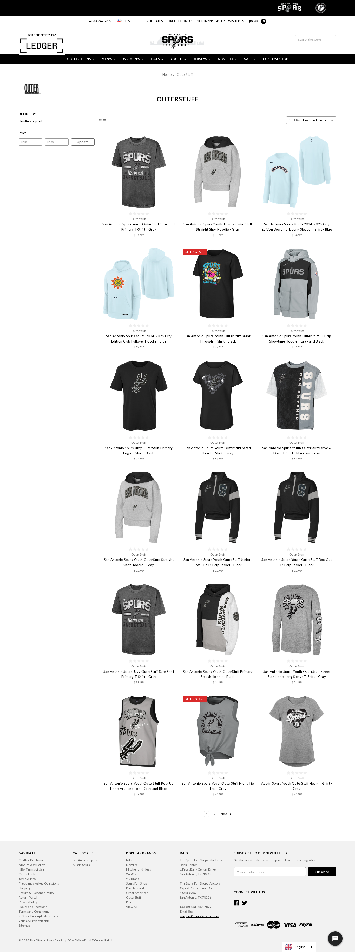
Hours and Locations (33, 907)
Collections (79, 59)
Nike (129, 860)
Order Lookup (28, 874)
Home (167, 74)
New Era (132, 865)
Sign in (202, 21)
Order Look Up (180, 21)
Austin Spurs (81, 865)
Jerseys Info (27, 879)
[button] (57, 133)
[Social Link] (236, 903)
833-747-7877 (101, 21)
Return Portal (28, 897)
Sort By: (295, 120)
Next (224, 814)
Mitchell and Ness (138, 869)
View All (131, 907)
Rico (129, 902)
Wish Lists (236, 21)
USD (124, 21)
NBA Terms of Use (31, 869)
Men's (107, 59)
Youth (176, 59)
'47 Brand (133, 879)
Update (82, 142)
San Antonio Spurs (85, 860)
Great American (137, 893)
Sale (248, 59)
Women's (131, 59)
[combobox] (299, 947)
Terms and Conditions (34, 911)
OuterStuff (185, 74)
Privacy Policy (28, 902)
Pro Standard (135, 888)
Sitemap (24, 925)
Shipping (24, 888)
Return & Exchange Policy (36, 893)
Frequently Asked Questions (39, 883)
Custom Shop (275, 59)
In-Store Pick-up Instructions (38, 916)
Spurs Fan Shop (136, 883)
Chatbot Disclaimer (32, 860)
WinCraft (132, 874)
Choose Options (138, 172)
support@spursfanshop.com (199, 916)
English (300, 947)
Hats (155, 59)
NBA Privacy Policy (32, 865)
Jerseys (200, 59)
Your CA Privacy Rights (34, 921)
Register (218, 21)
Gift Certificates (149, 21)
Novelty (225, 59)
